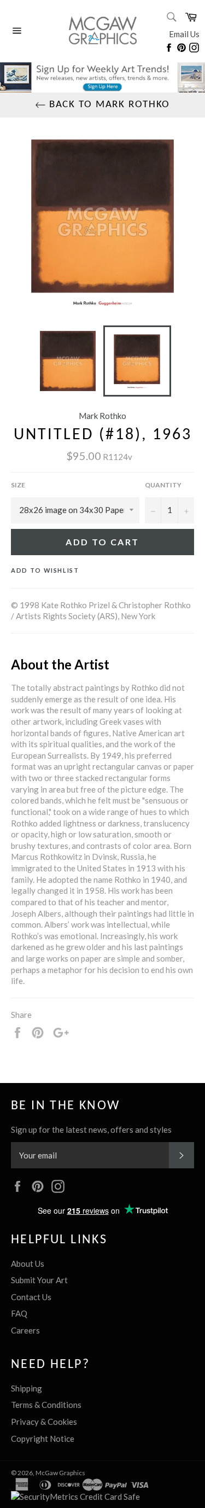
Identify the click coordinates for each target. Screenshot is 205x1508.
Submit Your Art (39, 1280)
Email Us (184, 34)
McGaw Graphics (60, 1473)
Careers (25, 1330)
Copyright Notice (42, 1438)
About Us (27, 1263)
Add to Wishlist (45, 570)
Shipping (26, 1388)
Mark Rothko (102, 416)
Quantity (163, 485)
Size (18, 485)
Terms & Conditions (46, 1405)
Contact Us (31, 1297)
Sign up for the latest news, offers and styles (91, 1129)
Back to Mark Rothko (108, 105)
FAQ (19, 1313)
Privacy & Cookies (44, 1422)
